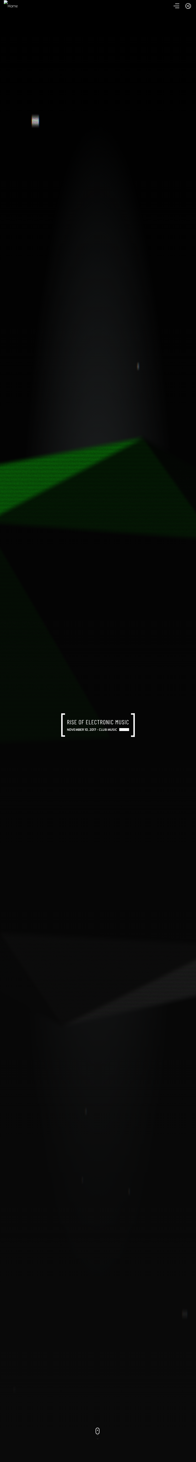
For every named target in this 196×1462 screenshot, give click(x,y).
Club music (108, 730)
